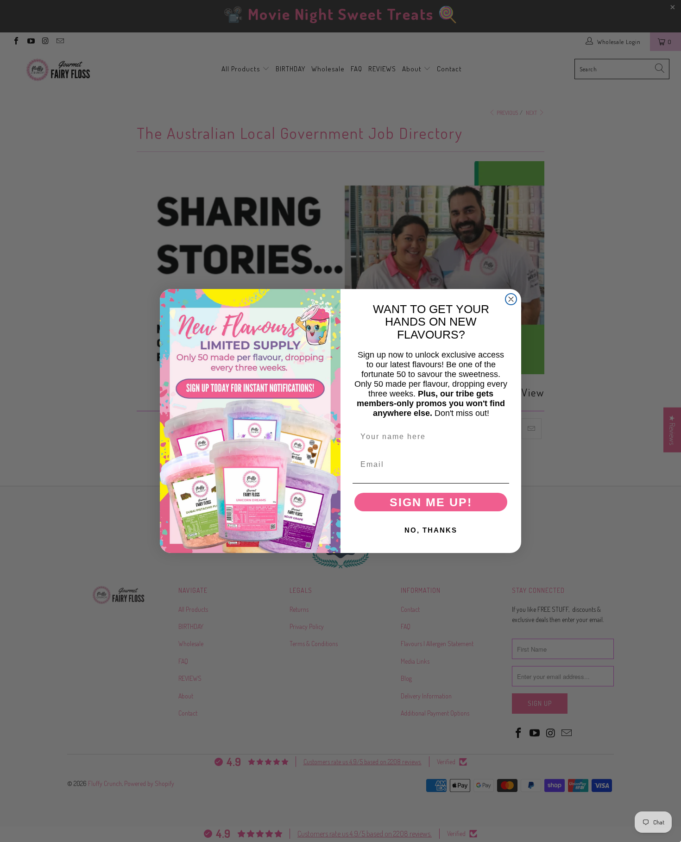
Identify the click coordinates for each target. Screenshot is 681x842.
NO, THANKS (430, 530)
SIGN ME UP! (431, 502)
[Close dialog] (511, 299)
